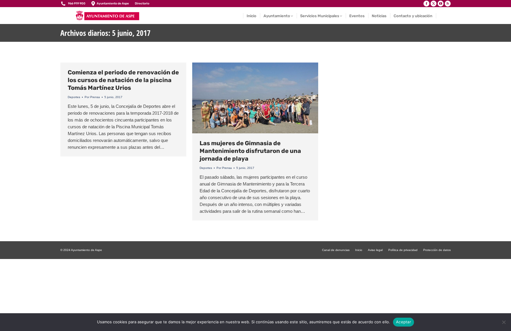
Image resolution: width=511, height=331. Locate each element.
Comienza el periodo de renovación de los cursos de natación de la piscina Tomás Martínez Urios (123, 80)
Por (92, 97)
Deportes (74, 97)
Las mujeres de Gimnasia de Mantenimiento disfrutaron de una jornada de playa (250, 151)
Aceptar (403, 321)
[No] (504, 322)
